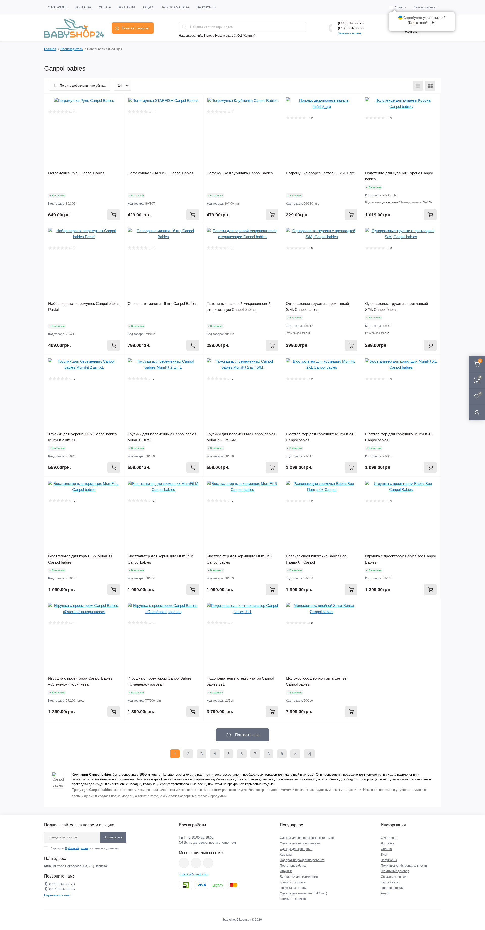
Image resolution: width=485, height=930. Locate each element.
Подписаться (113, 837)
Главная (50, 49)
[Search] (184, 27)
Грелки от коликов (293, 882)
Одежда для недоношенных (300, 843)
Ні (433, 23)
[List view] (418, 86)
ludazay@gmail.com (193, 874)
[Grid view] (430, 86)
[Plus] (424, 606)
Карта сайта (390, 882)
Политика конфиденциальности (404, 865)
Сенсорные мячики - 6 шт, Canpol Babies (162, 303)
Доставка (83, 7)
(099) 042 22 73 (351, 23)
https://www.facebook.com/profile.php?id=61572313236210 (184, 863)
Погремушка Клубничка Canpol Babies (240, 173)
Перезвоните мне (57, 895)
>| (309, 754)
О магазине (57, 7)
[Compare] (116, 120)
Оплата (105, 7)
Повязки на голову (293, 888)
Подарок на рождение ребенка (302, 860)
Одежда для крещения (296, 849)
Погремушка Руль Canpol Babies (76, 173)
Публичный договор (77, 848)
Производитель (71, 49)
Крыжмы (286, 854)
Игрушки (286, 871)
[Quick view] (116, 101)
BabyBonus (206, 7)
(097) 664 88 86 (351, 28)
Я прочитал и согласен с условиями (85, 848)
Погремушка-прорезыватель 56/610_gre (320, 173)
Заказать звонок (349, 33)
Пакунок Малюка (175, 7)
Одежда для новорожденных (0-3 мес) (307, 838)
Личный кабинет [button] (425, 7)
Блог (384, 854)
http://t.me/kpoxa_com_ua (208, 863)
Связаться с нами (393, 877)
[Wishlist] (116, 111)
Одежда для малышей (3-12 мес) (303, 893)
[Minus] (377, 606)
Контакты (126, 7)
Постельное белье (293, 865)
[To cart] (113, 214)
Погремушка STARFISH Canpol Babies (160, 173)
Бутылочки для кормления (299, 877)
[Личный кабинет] (477, 412)
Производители (392, 888)
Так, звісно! (417, 23)
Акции (147, 7)
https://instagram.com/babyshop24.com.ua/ (196, 863)
